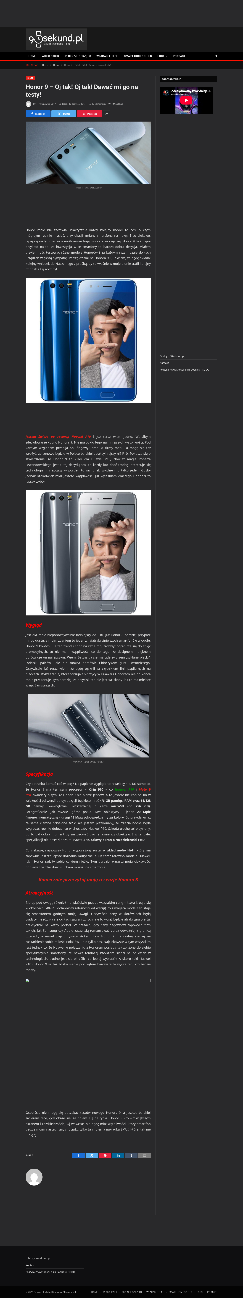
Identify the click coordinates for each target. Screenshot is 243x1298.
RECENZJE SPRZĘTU (78, 56)
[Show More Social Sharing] (106, 113)
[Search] (215, 56)
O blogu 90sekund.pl (172, 356)
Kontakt (164, 363)
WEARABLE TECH (107, 56)
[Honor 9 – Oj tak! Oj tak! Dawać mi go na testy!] (88, 153)
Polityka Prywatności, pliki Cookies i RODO (184, 369)
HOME (32, 56)
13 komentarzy (99, 104)
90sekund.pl (69, 1292)
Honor (30, 78)
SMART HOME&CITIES (138, 56)
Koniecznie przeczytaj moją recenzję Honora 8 (88, 879)
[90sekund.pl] (56, 39)
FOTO (160, 56)
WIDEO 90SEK (50, 56)
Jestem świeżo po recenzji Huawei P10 (59, 436)
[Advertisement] (121, 13)
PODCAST (179, 56)
